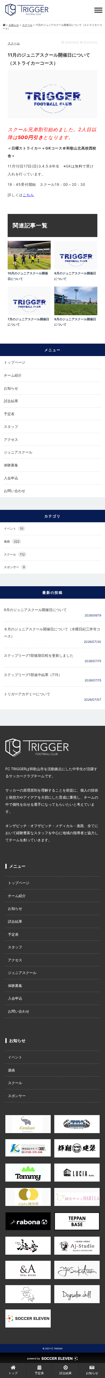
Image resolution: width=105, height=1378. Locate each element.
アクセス (11, 439)
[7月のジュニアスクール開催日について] (29, 314)
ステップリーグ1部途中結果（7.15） (33, 675)
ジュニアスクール (18, 452)
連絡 (11, 541)
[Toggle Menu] (98, 10)
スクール (14, 43)
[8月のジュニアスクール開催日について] (75, 268)
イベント (13, 528)
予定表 (9, 414)
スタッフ (11, 426)
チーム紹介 (13, 375)
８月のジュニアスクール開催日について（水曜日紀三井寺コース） (52, 632)
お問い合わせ (14, 491)
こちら (28, 195)
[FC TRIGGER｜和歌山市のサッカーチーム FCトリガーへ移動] (4, 24)
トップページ (14, 362)
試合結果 (11, 401)
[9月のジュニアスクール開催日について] (75, 314)
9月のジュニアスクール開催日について (35, 610)
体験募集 (11, 465)
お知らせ (11, 388)
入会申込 (11, 478)
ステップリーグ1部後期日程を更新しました (38, 655)
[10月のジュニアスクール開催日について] (29, 268)
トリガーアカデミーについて (27, 694)
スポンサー (14, 567)
